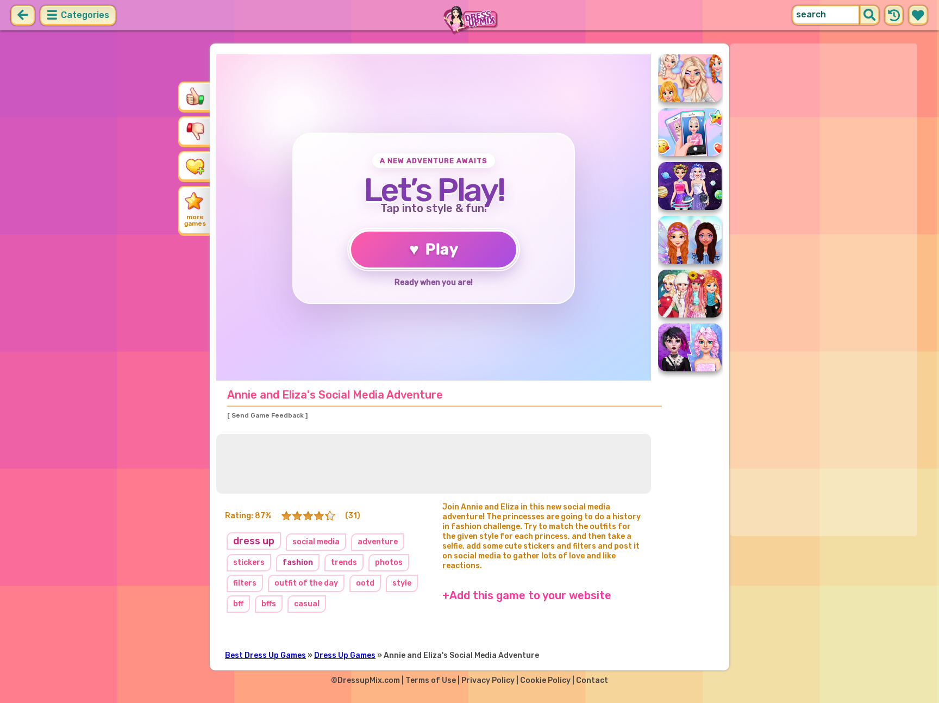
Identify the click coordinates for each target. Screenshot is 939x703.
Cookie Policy (545, 680)
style (401, 583)
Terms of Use (430, 680)
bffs (268, 603)
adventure (378, 541)
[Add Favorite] (195, 166)
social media (316, 541)
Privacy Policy (488, 680)
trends (344, 562)
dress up (253, 541)
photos (389, 562)
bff (238, 603)
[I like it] (195, 96)
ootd (365, 583)
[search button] (869, 15)
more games (195, 220)
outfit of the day (306, 583)
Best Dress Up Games (265, 655)
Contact (592, 680)
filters (244, 583)
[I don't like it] (195, 131)
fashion (298, 562)
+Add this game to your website (526, 595)
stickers (249, 562)
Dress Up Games (344, 655)
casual (307, 603)
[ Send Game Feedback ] (267, 415)
